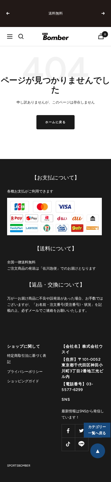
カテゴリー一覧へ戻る (97, 430)
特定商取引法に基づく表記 (26, 359)
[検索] (21, 36)
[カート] (101, 36)
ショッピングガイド (23, 381)
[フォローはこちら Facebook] (68, 431)
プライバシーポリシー (25, 372)
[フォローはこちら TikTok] (68, 444)
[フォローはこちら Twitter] (81, 431)
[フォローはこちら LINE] (81, 444)
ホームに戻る (55, 122)
